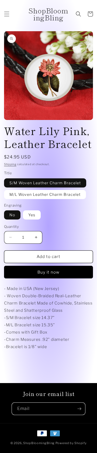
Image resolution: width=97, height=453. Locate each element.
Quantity (11, 226)
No (12, 215)
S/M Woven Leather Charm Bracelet (45, 183)
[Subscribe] (79, 408)
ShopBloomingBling (39, 443)
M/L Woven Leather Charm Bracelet (45, 194)
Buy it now (48, 272)
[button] (7, 14)
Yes (31, 215)
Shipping (10, 164)
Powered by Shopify (71, 443)
